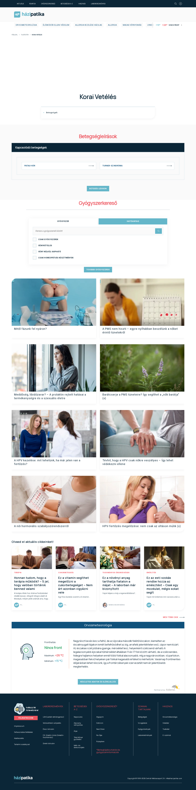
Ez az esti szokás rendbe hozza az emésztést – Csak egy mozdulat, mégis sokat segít (163, 585)
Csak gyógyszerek (48, 239)
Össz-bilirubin (48, 729)
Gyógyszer (63, 221)
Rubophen (100, 741)
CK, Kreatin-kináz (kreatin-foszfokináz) (53, 736)
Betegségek (51, 113)
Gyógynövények (144, 729)
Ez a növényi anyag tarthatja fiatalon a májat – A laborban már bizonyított (119, 583)
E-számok (167, 735)
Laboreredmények (98, 4)
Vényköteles (45, 245)
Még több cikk (170, 617)
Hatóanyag (133, 221)
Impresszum (19, 726)
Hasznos (81, 4)
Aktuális (20, 4)
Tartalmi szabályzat (22, 744)
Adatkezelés (19, 738)
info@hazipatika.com (174, 778)
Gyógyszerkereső (48, 4)
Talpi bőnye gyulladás (78, 738)
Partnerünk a (160, 690)
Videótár (166, 723)
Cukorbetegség (66, 573)
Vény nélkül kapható (49, 252)
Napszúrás (78, 717)
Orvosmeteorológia (26, 25)
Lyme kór (151, 25)
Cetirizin (99, 723)
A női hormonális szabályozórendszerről (41, 526)
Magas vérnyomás (132, 25)
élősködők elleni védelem (56, 25)
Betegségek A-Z (67, 4)
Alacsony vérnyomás (78, 724)
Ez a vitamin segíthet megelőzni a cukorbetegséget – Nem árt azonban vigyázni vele (75, 585)
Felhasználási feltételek (23, 732)
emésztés (151, 573)
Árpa (75, 731)
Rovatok (32, 4)
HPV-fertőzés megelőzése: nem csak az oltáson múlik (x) (141, 526)
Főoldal (15, 35)
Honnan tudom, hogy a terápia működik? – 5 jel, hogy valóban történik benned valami (31, 583)
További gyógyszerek (98, 270)
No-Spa (99, 735)
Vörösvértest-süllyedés (52, 723)
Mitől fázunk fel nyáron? (30, 328)
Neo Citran (100, 729)
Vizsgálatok (142, 723)
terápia (18, 573)
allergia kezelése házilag (88, 25)
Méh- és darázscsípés (79, 746)
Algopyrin (100, 717)
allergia (112, 25)
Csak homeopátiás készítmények (56, 258)
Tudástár (24, 35)
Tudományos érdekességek (116, 573)
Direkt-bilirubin (49, 743)
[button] (53, 708)
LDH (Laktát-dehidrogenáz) (53, 717)
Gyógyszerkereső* (106, 706)
